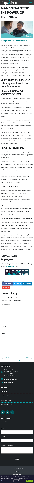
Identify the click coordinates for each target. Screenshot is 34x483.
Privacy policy (4, 480)
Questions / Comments (7, 445)
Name (4, 326)
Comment (6, 304)
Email (4, 333)
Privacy (17, 471)
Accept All (29, 480)
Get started (10, 267)
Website (4, 341)
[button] (30, 3)
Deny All (17, 480)
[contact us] (17, 272)
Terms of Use (17, 474)
